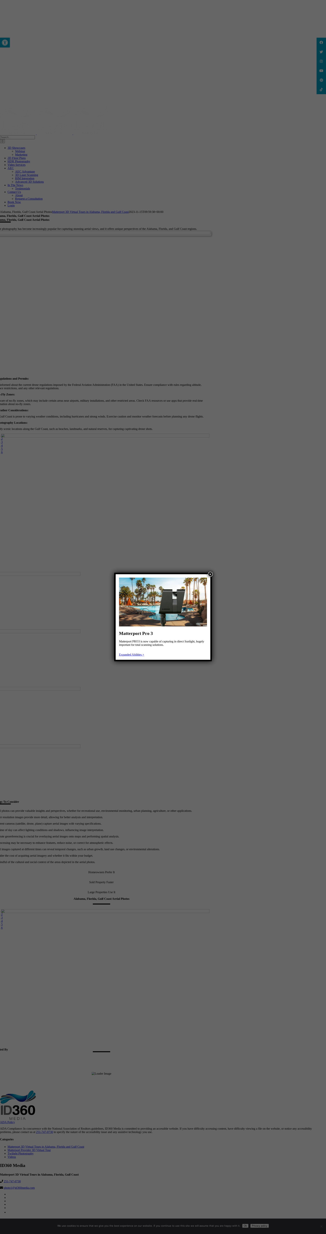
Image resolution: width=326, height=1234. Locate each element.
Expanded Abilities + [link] (131, 654)
